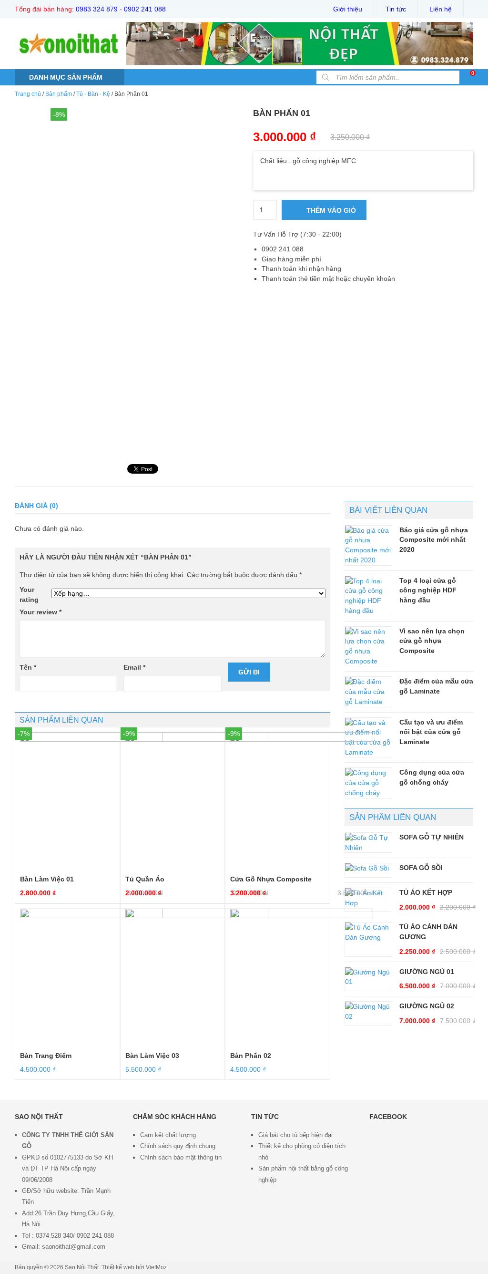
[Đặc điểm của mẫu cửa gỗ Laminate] (368, 691)
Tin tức (396, 9)
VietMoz (156, 1267)
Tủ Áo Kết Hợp (425, 892)
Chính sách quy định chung (177, 1146)
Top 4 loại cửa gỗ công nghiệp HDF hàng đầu (428, 590)
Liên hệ (440, 9)
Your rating (29, 594)
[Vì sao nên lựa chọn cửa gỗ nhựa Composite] (368, 646)
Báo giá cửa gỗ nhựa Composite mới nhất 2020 (433, 539)
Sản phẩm (58, 94)
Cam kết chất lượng (168, 1135)
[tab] (36, 506)
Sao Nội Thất (82, 1267)
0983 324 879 (97, 9)
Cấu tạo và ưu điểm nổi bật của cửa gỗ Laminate (431, 732)
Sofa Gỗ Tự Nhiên (431, 837)
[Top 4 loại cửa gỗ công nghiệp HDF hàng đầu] (368, 596)
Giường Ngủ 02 (426, 1006)
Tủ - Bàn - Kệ (93, 94)
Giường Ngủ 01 (426, 971)
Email (134, 667)
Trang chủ (28, 94)
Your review (40, 612)
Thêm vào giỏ (330, 210)
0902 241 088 (145, 9)
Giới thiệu (347, 9)
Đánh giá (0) (36, 505)
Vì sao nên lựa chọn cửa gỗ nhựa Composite (432, 640)
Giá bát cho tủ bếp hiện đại (295, 1135)
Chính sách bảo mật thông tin (181, 1157)
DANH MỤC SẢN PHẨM (65, 77)
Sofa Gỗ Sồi (421, 867)
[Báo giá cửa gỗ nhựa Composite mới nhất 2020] (368, 545)
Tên (28, 667)
